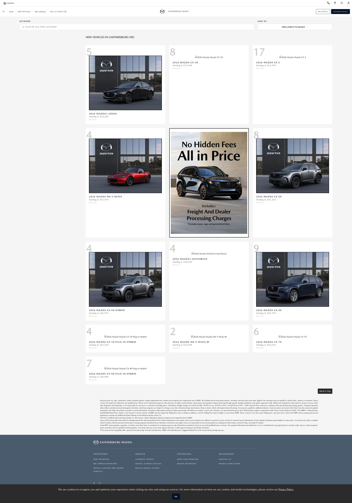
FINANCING (184, 454)
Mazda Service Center (147, 468)
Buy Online (323, 12)
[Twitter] (99, 483)
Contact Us (225, 459)
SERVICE (140, 454)
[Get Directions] (336, 3)
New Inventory (102, 459)
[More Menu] (3, 11)
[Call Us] (329, 3)
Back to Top (325, 391)
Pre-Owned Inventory (105, 464)
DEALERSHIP (226, 454)
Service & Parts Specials (148, 464)
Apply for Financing (188, 459)
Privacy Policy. (286, 489)
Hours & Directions (229, 464)
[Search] (342, 3)
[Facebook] (94, 483)
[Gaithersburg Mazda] (163, 11)
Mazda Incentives (186, 464)
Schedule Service (340, 12)
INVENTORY (101, 454)
